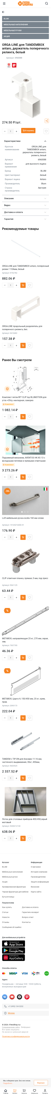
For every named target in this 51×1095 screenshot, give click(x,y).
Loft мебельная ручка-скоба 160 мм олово (23, 518)
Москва (11, 1013)
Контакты (26, 922)
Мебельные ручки (12, 30)
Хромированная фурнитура (14, 887)
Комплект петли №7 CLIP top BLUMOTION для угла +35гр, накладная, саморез (24, 399)
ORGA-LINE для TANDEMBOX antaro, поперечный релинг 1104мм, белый (25, 267)
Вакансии (35, 887)
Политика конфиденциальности (16, 1036)
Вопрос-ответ (28, 917)
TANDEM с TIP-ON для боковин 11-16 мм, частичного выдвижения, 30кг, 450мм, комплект (22, 760)
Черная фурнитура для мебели (15, 892)
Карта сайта (36, 892)
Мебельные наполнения (16, 24)
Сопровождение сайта (11, 1027)
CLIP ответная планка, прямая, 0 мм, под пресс (25, 578)
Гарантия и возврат (30, 912)
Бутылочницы (8, 897)
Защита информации (40, 882)
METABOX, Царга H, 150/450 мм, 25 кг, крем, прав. (23, 700)
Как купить (7, 907)
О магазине (36, 867)
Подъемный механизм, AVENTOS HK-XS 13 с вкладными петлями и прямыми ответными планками (24, 459)
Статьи (5, 912)
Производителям (38, 877)
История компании (39, 872)
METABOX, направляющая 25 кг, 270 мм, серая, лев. (25, 640)
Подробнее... (8, 1083)
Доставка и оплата (30, 907)
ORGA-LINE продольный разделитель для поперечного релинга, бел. (22, 328)
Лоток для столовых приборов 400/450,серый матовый (24, 821)
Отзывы (5, 922)
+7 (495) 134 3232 (15, 1006)
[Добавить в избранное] (46, 131)
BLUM (6, 19)
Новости (5, 917)
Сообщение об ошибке (11, 927)
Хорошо (41, 1083)
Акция (7, 36)
